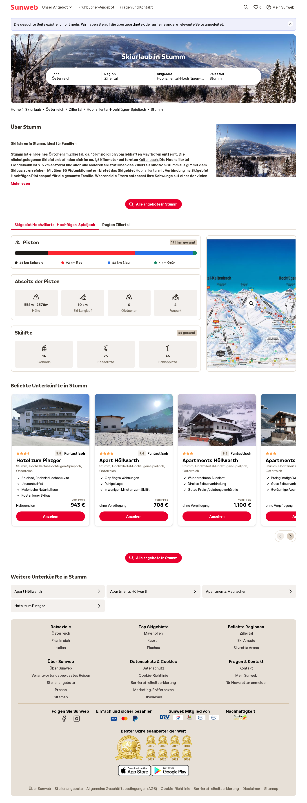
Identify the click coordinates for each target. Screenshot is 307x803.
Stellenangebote (61, 682)
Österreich (60, 633)
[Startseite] (24, 7)
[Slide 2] (251, 367)
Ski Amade (246, 640)
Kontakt (246, 668)
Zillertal (246, 633)
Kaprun (153, 640)
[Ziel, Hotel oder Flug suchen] (245, 7)
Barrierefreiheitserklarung (153, 682)
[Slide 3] (255, 367)
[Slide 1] (248, 367)
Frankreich (61, 640)
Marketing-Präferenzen (153, 690)
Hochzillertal (147, 170)
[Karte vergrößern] (251, 303)
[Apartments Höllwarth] (217, 460)
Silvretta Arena (246, 647)
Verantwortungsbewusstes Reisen (60, 675)
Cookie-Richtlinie (153, 675)
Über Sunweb (61, 668)
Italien (61, 647)
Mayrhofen (151, 154)
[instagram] (76, 721)
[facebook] (64, 721)
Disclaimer (153, 697)
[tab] (55, 225)
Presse (61, 690)
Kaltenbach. (149, 159)
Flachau (153, 647)
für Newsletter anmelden (246, 682)
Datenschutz (153, 668)
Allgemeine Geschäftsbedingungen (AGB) (121, 788)
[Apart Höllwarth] (134, 460)
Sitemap (61, 697)
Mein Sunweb (246, 675)
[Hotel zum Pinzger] (50, 460)
